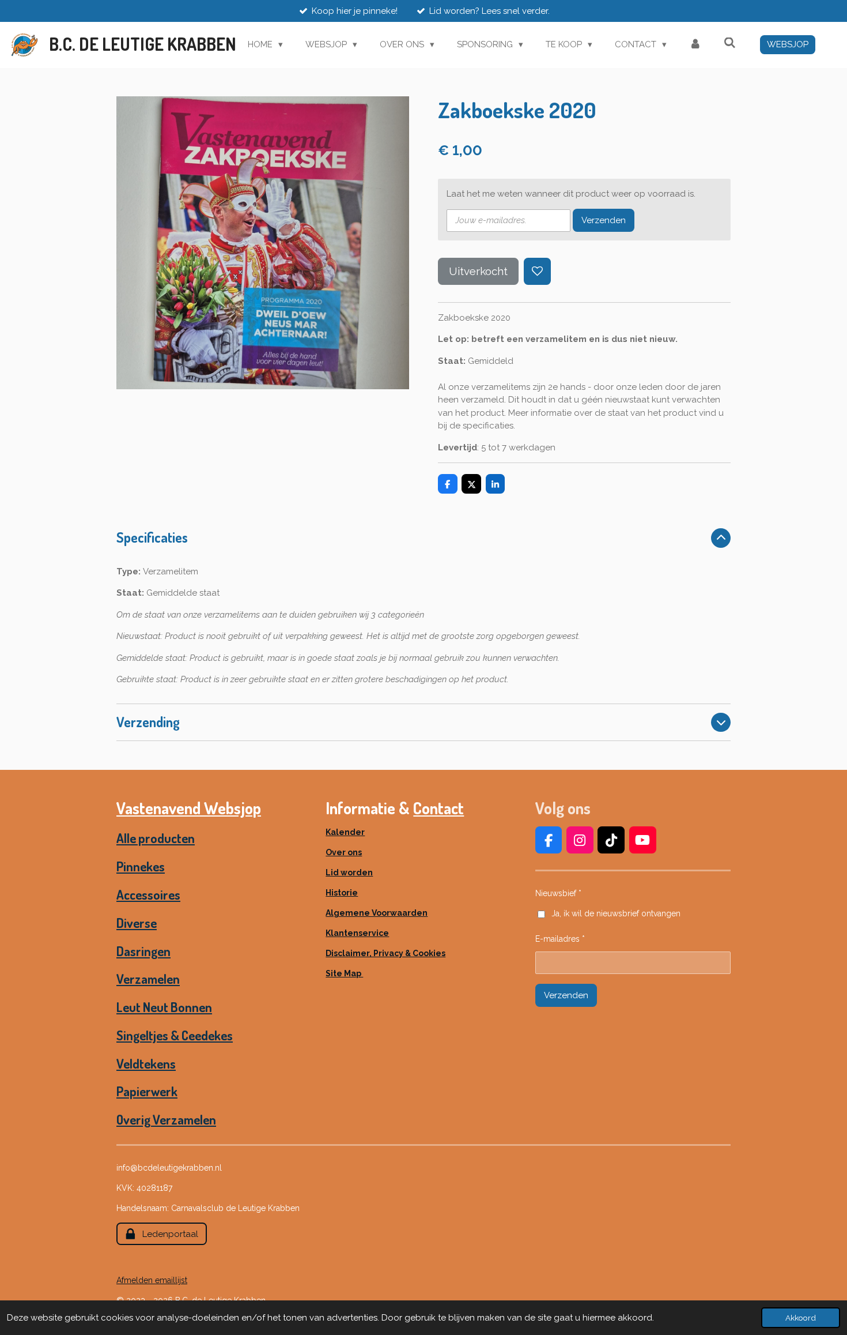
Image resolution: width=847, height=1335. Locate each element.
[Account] (695, 44)
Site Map (344, 973)
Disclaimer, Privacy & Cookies (385, 953)
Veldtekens (146, 1063)
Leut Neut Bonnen (164, 1007)
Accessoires (148, 894)
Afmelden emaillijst (151, 1280)
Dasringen (143, 951)
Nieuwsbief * (558, 893)
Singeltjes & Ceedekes (174, 1035)
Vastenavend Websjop (188, 808)
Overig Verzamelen (166, 1119)
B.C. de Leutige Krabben (142, 44)
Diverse (136, 923)
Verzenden (603, 220)
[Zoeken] (730, 43)
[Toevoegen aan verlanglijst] (537, 271)
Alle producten (155, 838)
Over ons (344, 852)
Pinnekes (140, 866)
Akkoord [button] (800, 1317)
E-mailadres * (560, 938)
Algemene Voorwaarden (377, 912)
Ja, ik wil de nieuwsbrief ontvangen (615, 913)
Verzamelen (148, 979)
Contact (438, 808)
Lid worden (349, 872)
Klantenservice (357, 933)
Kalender (345, 832)
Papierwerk (146, 1091)
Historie (342, 892)
